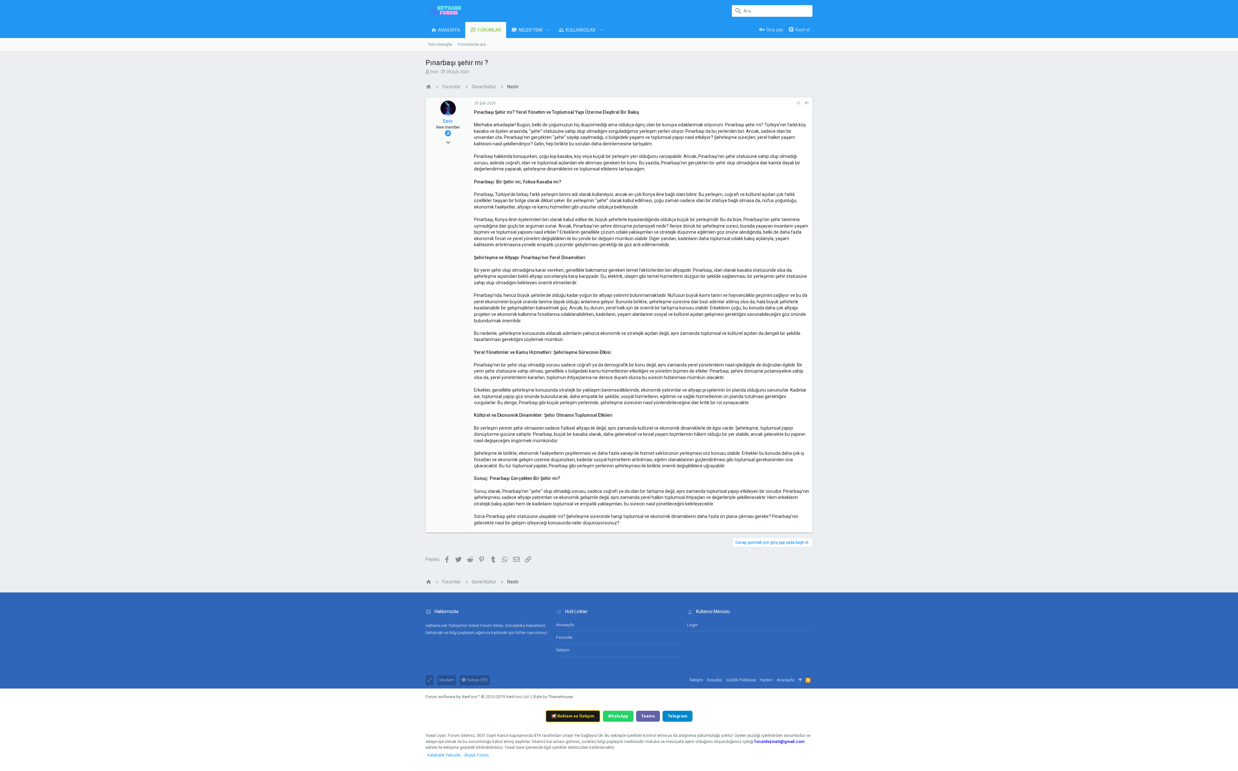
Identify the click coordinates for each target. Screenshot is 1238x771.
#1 (807, 103)
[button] (548, 30)
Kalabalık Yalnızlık (444, 755)
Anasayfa (565, 624)
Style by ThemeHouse (553, 696)
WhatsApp (618, 716)
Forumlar (564, 637)
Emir (434, 71)
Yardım (766, 680)
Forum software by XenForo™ (478, 696)
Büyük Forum (477, 755)
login (692, 624)
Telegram (677, 716)
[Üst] (800, 680)
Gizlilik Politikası (741, 680)
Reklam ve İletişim (572, 716)
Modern (446, 680)
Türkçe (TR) (477, 680)
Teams (648, 716)
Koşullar (714, 680)
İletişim (563, 650)
